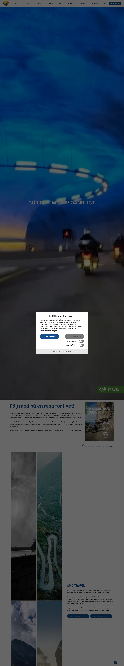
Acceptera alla (49, 336)
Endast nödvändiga (74, 336)
